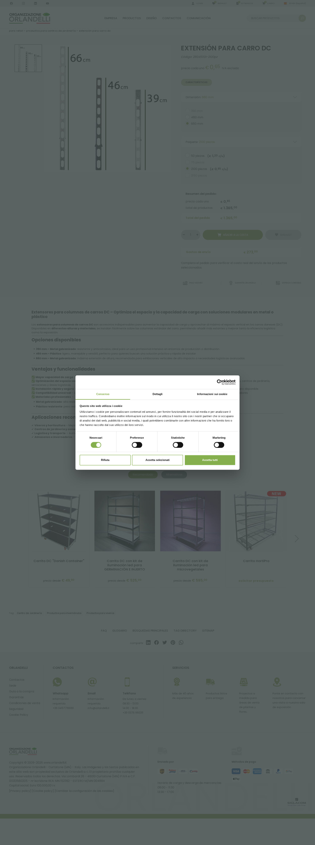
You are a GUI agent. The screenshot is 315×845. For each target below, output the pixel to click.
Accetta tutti (210, 460)
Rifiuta (105, 460)
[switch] (137, 445)
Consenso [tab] (102, 394)
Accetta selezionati (157, 460)
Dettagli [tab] (158, 394)
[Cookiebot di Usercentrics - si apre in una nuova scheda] (220, 382)
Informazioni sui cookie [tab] (212, 394)
